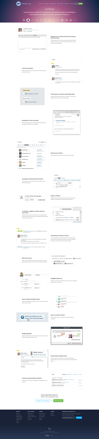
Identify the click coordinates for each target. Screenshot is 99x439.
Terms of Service (42, 413)
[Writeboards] (58, 20)
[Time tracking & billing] (36, 20)
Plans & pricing (60, 3)
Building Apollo (53, 3)
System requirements (32, 416)
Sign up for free (57, 400)
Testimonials (66, 3)
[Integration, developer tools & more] (75, 20)
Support (71, 3)
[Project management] (24, 20)
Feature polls (46, 3)
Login (76, 3)
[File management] (53, 20)
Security (40, 418)
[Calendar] (62, 20)
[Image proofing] (49, 20)
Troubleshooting (31, 415)
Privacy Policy (42, 415)
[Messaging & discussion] (45, 20)
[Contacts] (28, 20)
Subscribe (79, 417)
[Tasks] (32, 20)
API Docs (29, 418)
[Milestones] (41, 20)
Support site (30, 413)
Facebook (52, 415)
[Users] (70, 20)
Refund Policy (42, 416)
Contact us (30, 419)
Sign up (80, 3)
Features (40, 3)
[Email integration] (66, 20)
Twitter (52, 413)
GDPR (40, 419)
